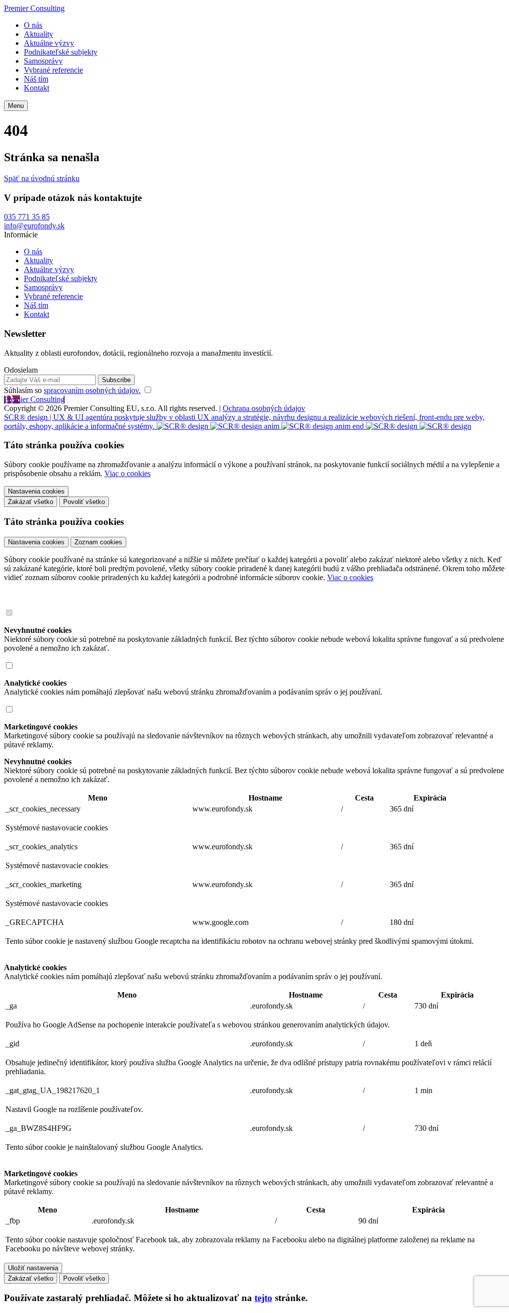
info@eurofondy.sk (34, 225)
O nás (33, 25)
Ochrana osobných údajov (264, 408)
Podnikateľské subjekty (60, 52)
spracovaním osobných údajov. (92, 390)
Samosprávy (43, 61)
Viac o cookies (127, 473)
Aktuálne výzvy (49, 43)
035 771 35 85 (27, 216)
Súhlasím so (72, 390)
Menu (16, 105)
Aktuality (38, 34)
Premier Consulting (34, 8)
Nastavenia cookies (36, 542)
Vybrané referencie (53, 70)
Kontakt (36, 88)
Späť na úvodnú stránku (42, 178)
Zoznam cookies (98, 542)
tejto (263, 1298)
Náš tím (36, 79)
